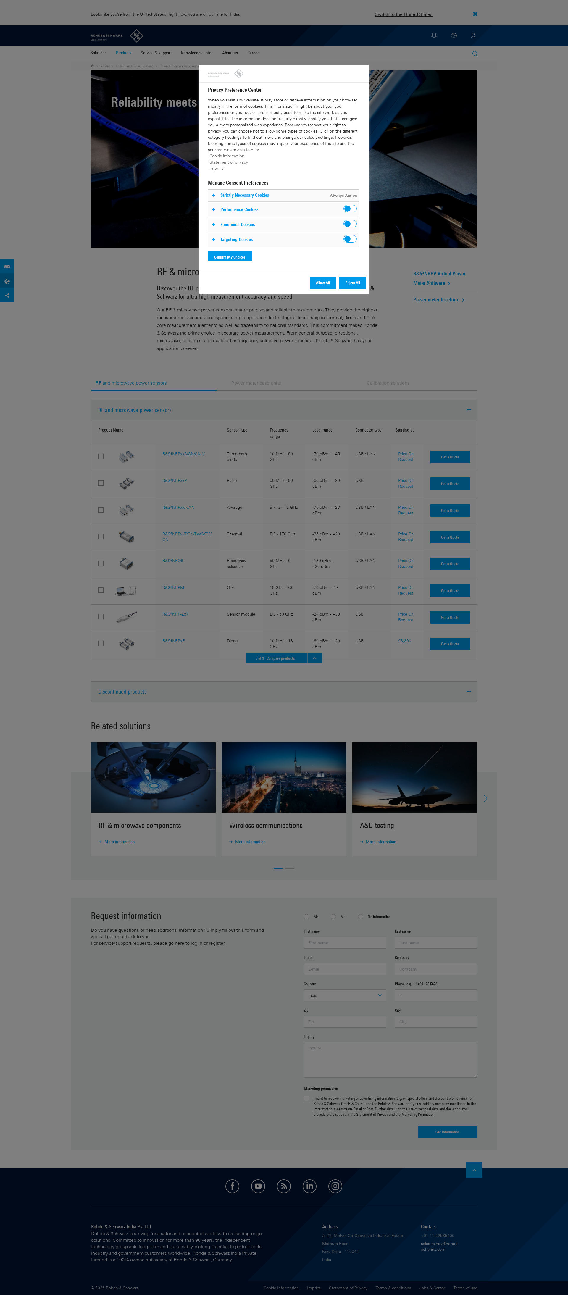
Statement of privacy (228, 161)
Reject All (352, 282)
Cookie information (226, 155)
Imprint (216, 168)
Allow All (323, 282)
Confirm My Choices (230, 256)
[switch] (350, 208)
